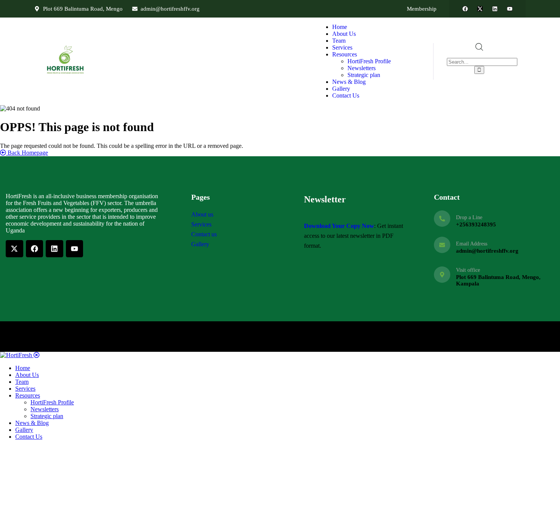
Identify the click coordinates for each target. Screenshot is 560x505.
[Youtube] (509, 8)
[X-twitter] (480, 8)
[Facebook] (465, 8)
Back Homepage (27, 152)
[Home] (66, 74)
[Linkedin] (495, 8)
